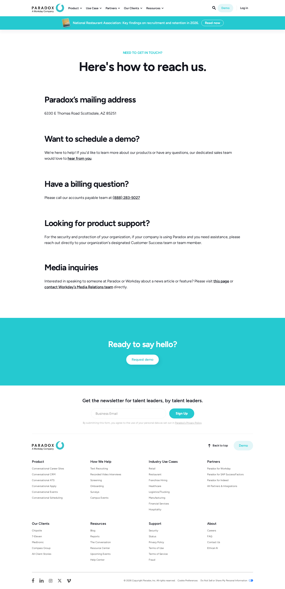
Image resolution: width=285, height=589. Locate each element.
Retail (152, 468)
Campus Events (99, 497)
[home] (48, 8)
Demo (225, 8)
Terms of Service (158, 553)
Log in (244, 8)
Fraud (152, 559)
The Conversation (100, 542)
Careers (211, 530)
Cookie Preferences (188, 580)
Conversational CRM (43, 474)
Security (153, 530)
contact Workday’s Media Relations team (78, 287)
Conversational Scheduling (47, 497)
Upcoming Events (100, 553)
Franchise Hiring (158, 480)
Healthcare (155, 486)
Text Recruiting (99, 468)
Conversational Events (45, 491)
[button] (75, 8)
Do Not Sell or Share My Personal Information (224, 580)
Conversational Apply (44, 486)
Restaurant (155, 474)
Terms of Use (156, 548)
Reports (95, 536)
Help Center (97, 559)
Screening (96, 480)
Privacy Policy (156, 542)
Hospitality (155, 509)
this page (221, 281)
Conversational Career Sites (48, 468)
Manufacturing (157, 497)
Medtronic (38, 542)
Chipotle (37, 530)
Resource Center (100, 548)
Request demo (142, 359)
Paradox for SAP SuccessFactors (225, 474)
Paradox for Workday (219, 468)
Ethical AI (212, 548)
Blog (92, 530)
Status (152, 536)
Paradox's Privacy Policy (188, 422)
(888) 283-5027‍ (126, 197)
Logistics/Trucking (159, 491)
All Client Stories (41, 553)
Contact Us (213, 542)
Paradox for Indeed (217, 480)
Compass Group (41, 548)
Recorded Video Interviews (105, 474)
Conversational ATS (43, 480)
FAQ (209, 536)
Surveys (94, 491)
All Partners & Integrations (222, 486)
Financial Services (159, 503)
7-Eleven (37, 536)
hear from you (79, 158)
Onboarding (97, 486)
